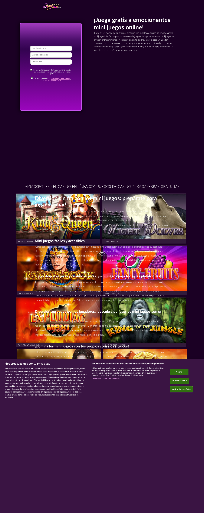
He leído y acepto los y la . (52, 80)
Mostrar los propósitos (181, 389)
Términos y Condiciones (60, 79)
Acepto (179, 372)
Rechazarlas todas (179, 381)
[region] (102, 436)
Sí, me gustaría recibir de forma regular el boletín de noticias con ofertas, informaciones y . (52, 72)
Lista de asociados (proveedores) (106, 379)
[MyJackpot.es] (51, 6)
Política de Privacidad (53, 80)
